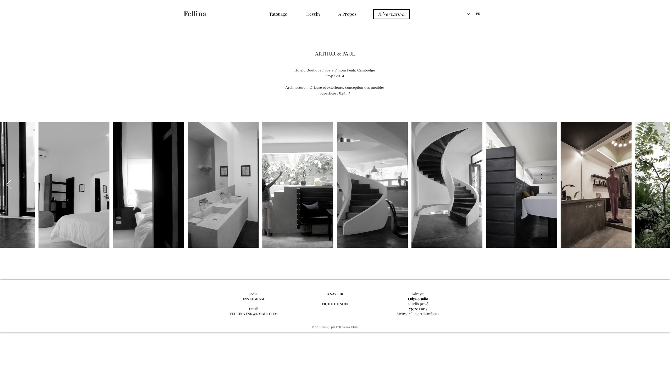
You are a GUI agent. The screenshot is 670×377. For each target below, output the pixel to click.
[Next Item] (661, 185)
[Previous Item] (9, 185)
